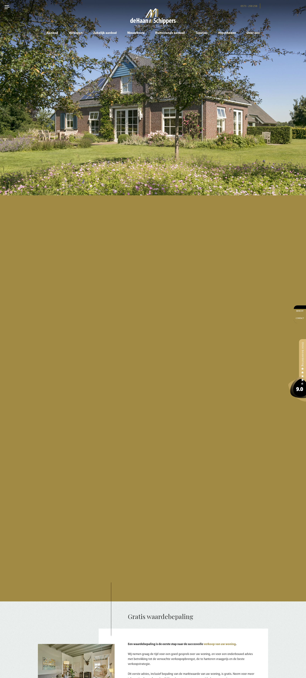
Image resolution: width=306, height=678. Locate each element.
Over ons (253, 33)
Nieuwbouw (136, 33)
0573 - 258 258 (249, 6)
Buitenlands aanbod (170, 33)
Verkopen (76, 33)
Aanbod (52, 33)
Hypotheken (227, 33)
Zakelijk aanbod (105, 33)
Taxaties (202, 33)
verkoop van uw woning (220, 644)
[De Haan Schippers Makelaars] (297, 370)
